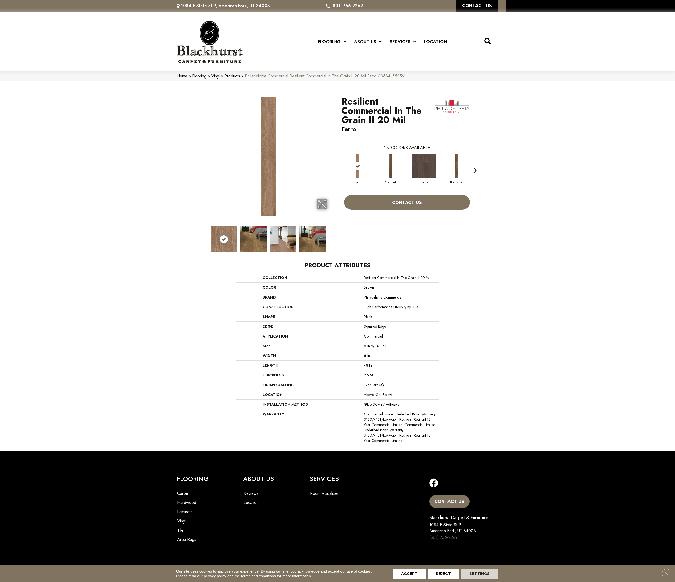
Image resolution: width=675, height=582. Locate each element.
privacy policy (215, 576)
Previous (205, 236)
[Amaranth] (391, 166)
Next (331, 236)
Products (232, 76)
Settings (479, 573)
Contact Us (407, 202)
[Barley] (424, 166)
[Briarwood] (457, 166)
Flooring (199, 76)
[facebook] (433, 483)
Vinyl (215, 76)
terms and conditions (258, 576)
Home (182, 76)
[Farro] (358, 166)
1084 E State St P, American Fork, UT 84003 (225, 6)
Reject (443, 573)
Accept (409, 573)
